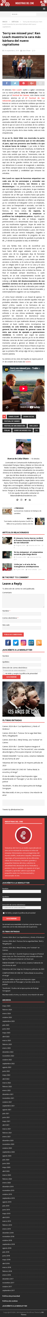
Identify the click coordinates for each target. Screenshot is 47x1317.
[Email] (31, 643)
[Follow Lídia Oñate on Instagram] (20, 500)
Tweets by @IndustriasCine (13, 809)
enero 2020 (6, 1183)
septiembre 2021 (8, 1106)
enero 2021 (6, 1136)
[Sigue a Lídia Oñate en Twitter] (25, 500)
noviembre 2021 (8, 1098)
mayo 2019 (6, 1213)
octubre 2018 (7, 1240)
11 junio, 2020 (20, 569)
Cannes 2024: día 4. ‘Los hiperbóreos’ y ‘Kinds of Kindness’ (23, 937)
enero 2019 (6, 1229)
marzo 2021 (6, 1129)
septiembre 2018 (8, 1244)
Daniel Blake (14, 417)
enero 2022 (6, 1090)
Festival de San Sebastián (14, 426)
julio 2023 (5, 1025)
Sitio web (6, 625)
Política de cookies (10, 1301)
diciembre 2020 (7, 1140)
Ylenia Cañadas (32, 569)
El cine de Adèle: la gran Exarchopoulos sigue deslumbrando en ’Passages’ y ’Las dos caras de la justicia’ (22, 779)
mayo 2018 (6, 1259)
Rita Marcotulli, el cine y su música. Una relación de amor (23, 994)
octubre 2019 (7, 1194)
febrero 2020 (7, 1179)
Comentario (7, 592)
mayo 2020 (6, 1167)
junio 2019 (6, 1210)
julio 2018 (5, 1252)
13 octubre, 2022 (21, 557)
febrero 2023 (7, 1044)
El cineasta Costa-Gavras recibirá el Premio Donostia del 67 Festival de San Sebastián (28, 540)
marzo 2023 (6, 1040)
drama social (28, 417)
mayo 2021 (6, 1121)
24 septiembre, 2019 (11, 50)
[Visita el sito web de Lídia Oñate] (17, 500)
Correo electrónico (9, 618)
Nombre (5, 611)
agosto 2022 (6, 1067)
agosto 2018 (6, 1248)
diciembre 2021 (7, 1094)
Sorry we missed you (22, 430)
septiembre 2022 (8, 1063)
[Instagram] (23, 643)
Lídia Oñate (26, 50)
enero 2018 (6, 1275)
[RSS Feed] (39, 643)
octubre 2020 (7, 1148)
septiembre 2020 (8, 1152)
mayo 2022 (6, 1075)
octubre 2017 (7, 1286)
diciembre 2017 (7, 1279)
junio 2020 (6, 1163)
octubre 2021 (7, 1102)
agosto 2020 (6, 1156)
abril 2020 (5, 1171)
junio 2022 (6, 1071)
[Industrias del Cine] (23, 5)
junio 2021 (6, 1117)
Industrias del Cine (34, 545)
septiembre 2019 (8, 1198)
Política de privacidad (11, 1296)
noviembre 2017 (8, 1283)
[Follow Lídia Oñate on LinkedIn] (29, 500)
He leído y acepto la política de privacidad (21, 673)
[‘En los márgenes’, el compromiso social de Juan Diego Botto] (7, 554)
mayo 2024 (6, 1006)
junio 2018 (6, 1256)
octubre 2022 (7, 1060)
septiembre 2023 (8, 1021)
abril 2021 (5, 1125)
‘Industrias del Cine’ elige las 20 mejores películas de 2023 (23, 969)
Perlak (7, 430)
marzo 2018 (6, 1267)
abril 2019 (5, 1217)
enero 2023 (6, 1048)
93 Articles (35, 459)
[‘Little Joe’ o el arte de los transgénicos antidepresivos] (7, 567)
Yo (36, 430)
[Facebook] (8, 643)
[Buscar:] (24, 14)
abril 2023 (5, 1036)
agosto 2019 (6, 1202)
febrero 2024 (7, 1009)
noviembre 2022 (8, 1056)
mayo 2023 (6, 1033)
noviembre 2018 (8, 1236)
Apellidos (5, 662)
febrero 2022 (7, 1086)
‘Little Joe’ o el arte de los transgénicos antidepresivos (26, 565)
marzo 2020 (6, 1175)
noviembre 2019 (8, 1190)
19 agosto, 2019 (20, 545)
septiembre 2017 (8, 1290)
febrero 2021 (7, 1133)
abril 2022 (5, 1079)
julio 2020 (5, 1160)
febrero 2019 (7, 1225)
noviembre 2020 (8, 1144)
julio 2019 (5, 1206)
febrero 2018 (7, 1271)
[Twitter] (16, 643)
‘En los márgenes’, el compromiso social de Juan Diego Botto (28, 553)
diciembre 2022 (7, 1052)
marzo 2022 (6, 1083)
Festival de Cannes (12, 421)
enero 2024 (6, 1013)
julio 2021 (5, 1113)
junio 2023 (6, 1029)
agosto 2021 (6, 1110)
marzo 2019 (6, 1221)
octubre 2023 (7, 1017)
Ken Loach (33, 426)
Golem (28, 362)
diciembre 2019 (7, 1186)
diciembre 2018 (7, 1233)
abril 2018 (5, 1263)
